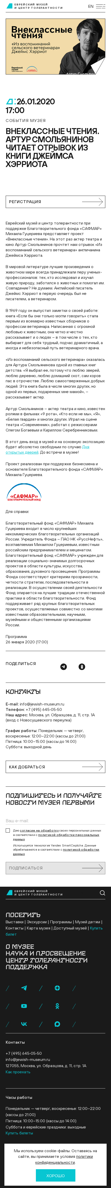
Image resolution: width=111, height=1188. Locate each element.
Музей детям (87, 921)
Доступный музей (70, 928)
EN (90, 6)
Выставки (14, 921)
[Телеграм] (63, 666)
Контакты (14, 928)
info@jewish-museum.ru (42, 704)
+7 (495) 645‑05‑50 (44, 709)
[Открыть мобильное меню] (100, 6)
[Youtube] (24, 1006)
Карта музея (38, 928)
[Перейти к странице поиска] (102, 893)
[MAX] (57, 1024)
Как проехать (18, 1071)
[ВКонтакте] (24, 1024)
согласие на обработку (39, 830)
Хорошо (55, 1175)
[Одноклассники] (81, 666)
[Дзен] (57, 988)
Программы (61, 921)
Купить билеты (19, 1133)
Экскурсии (37, 921)
